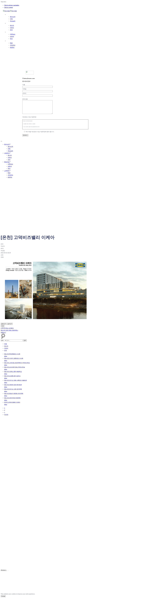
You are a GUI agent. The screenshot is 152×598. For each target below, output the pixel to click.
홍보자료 (9, 32)
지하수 (12, 27)
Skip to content (8, 7)
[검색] (3, 338)
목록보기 (3, 332)
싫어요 (10, 323)
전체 (5, 344)
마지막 (6, 414)
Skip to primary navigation (11, 5)
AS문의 (12, 47)
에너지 (12, 25)
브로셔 (12, 36)
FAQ (11, 43)
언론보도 (12, 34)
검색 (25, 340)
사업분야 (9, 23)
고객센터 (9, 41)
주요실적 (12, 21)
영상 (11, 38)
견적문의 (12, 45)
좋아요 (3, 323)
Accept (3, 596)
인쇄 (2, 326)
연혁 (11, 19)
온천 (11, 30)
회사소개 (9, 14)
